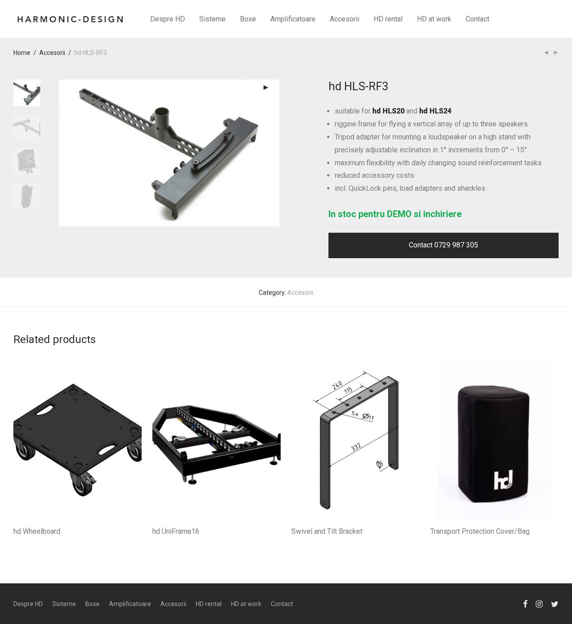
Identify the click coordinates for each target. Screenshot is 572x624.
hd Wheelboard (36, 531)
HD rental (388, 19)
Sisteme (212, 19)
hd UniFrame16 (175, 531)
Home (21, 52)
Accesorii (344, 19)
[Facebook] (525, 603)
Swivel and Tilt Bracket (326, 531)
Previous (64, 153)
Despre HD (167, 19)
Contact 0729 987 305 (443, 245)
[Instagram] (539, 603)
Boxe (248, 19)
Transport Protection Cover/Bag (480, 531)
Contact (477, 19)
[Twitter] (555, 603)
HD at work (434, 19)
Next (274, 153)
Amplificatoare (292, 19)
